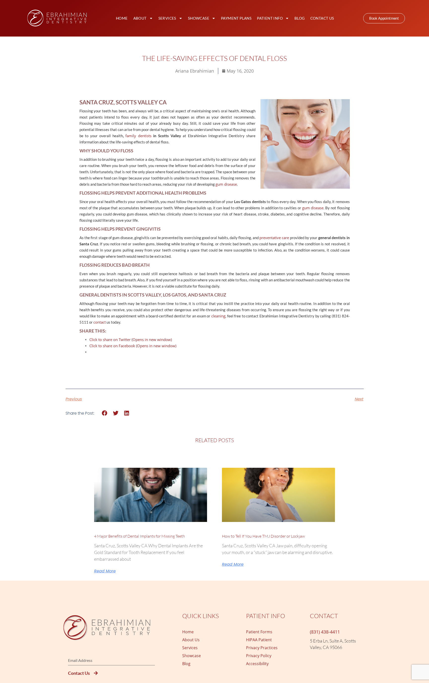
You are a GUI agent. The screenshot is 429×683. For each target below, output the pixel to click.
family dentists (138, 135)
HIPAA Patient (259, 639)
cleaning (218, 315)
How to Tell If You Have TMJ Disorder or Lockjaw (263, 536)
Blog (299, 18)
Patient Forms (259, 632)
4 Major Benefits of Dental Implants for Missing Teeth (139, 536)
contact (99, 322)
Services (167, 18)
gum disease (226, 184)
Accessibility (257, 663)
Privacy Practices (262, 647)
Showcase (198, 18)
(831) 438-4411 (325, 632)
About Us (191, 639)
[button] (104, 413)
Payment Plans (236, 18)
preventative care (274, 237)
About (140, 18)
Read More (105, 571)
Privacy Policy (258, 655)
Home (122, 18)
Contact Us (322, 18)
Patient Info (270, 18)
